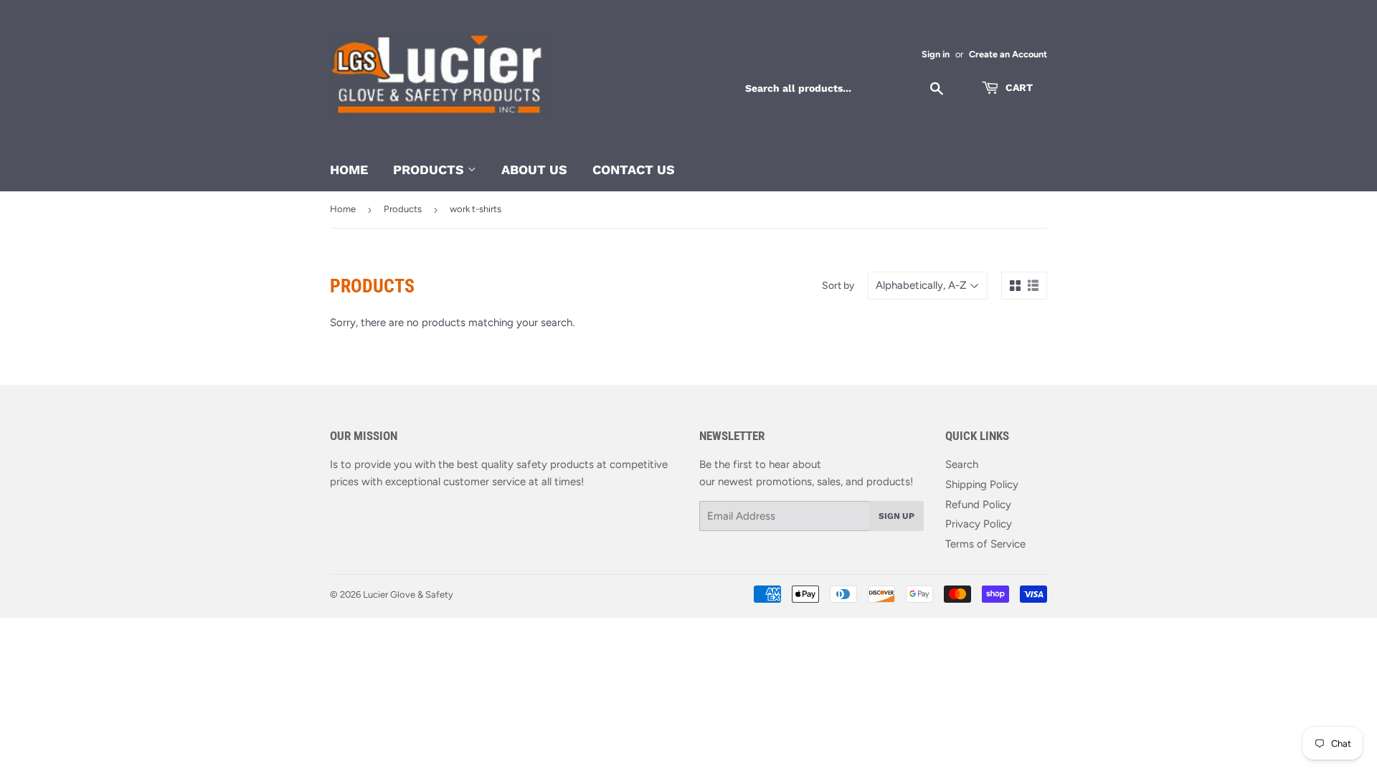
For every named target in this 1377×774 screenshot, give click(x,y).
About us (534, 169)
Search (961, 464)
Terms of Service (985, 544)
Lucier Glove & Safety (408, 594)
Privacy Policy (978, 523)
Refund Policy (978, 504)
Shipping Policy (981, 484)
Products (430, 169)
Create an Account (1008, 54)
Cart (1018, 87)
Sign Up (896, 516)
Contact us (633, 169)
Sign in (936, 54)
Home (349, 169)
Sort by (838, 286)
